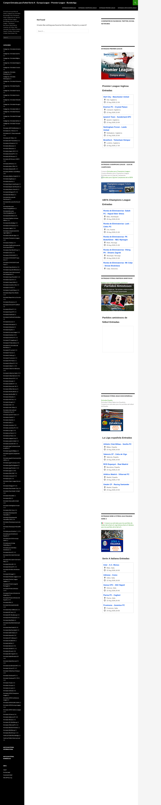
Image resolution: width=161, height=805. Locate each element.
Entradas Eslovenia (8, 327)
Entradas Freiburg (8, 355)
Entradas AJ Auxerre (9, 143)
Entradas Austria (8, 181)
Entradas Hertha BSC (9, 394)
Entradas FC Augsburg (9, 340)
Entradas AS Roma (8, 163)
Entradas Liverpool (8, 476)
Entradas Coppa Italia (9, 282)
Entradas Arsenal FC (9, 154)
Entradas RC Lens (8, 612)
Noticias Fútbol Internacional (11, 738)
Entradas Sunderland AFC (10, 665)
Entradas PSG (7, 602)
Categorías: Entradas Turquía (11, 123)
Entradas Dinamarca (9, 302)
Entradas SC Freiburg (9, 638)
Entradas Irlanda (8, 417)
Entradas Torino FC (8, 668)
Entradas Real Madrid (9, 627)
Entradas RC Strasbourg (10, 615)
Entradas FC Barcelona (9, 343)
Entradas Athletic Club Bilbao (11, 171)
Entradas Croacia (8, 287)
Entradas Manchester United (11, 491)
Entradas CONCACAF (9, 255)
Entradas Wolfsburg (9, 730)
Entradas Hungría (8, 402)
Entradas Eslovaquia (9, 324)
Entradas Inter (7, 405)
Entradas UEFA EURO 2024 (11, 702)
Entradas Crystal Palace (10, 290)
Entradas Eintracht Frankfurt (11, 304)
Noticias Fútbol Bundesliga (11, 735)
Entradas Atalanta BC (9, 169)
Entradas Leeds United (9, 441)
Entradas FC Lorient (9, 350)
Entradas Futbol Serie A (10, 376)
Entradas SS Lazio (8, 651)
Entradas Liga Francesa (9, 463)
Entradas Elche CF (8, 309)
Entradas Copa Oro (8, 279)
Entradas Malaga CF (9, 486)
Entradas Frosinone (9, 358)
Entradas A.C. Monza (9, 131)
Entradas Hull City (8, 399)
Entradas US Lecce (8, 714)
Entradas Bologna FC (9, 192)
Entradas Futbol (7, 366)
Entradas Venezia (8, 719)
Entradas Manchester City (10, 488)
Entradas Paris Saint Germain (11, 555)
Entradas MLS (7, 498)
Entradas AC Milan (8, 138)
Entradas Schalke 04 (9, 640)
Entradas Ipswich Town (10, 414)
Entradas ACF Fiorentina (10, 140)
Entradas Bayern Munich (10, 189)
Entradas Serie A (8, 646)
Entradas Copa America (10, 267)
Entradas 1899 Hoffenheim (11, 128)
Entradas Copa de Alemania (11, 270)
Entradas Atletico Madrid (10, 176)
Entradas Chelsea (8, 243)
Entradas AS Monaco (9, 156)
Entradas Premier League (107, 8)
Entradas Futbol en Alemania (11, 368)
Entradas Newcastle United (11, 501)
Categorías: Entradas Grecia (11, 95)
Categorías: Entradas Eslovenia (12, 81)
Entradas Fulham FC (9, 363)
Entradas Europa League (10, 332)
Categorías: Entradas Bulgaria (11, 63)
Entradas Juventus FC (9, 428)
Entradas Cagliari (8, 228)
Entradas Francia (8, 353)
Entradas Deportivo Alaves (11, 293)
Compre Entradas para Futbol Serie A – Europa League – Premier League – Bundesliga (39, 2)
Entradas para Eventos (9, 531)
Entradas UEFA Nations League (12, 710)
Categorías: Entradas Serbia (11, 121)
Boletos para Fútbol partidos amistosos (114, 282)
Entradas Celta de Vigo (9, 235)
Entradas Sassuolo (8, 635)
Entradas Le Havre (8, 433)
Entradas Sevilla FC (8, 648)
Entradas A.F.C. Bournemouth (11, 133)
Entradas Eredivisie (8, 314)
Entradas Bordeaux (8, 194)
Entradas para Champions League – (119, 171)
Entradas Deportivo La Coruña (12, 297)
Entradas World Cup (9, 733)
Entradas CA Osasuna (9, 225)
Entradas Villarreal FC (9, 725)
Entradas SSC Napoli (9, 654)
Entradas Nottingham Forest (11, 505)
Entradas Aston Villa (9, 166)
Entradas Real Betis (8, 620)
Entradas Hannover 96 (9, 386)
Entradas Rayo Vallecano (10, 609)
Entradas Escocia (8, 322)
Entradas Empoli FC (9, 312)
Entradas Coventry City (10, 285)
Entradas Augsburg (8, 179)
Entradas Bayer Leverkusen (11, 184)
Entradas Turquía (8, 685)
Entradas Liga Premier (9, 468)
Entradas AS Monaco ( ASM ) (11, 159)
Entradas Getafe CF (8, 383)
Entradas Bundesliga (69, 8)
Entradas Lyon (7, 478)
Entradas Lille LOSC (8, 473)
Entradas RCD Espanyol (10, 617)
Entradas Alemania (8, 146)
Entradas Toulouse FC (9, 675)
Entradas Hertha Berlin (9, 391)
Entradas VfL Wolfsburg (10, 722)
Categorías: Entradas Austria (11, 53)
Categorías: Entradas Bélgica (11, 58)
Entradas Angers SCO (9, 151)
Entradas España (106, 400)
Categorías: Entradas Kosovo (11, 111)
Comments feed (7, 775)
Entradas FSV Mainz (9, 360)
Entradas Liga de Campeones (11, 453)
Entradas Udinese (8, 690)
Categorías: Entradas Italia (10, 109)
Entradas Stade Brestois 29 (11, 656)
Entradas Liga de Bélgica (10, 451)
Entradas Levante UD (9, 443)
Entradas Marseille (8, 495)
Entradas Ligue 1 (8, 470)
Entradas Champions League (87, 8)
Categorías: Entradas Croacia (11, 67)
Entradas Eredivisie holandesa (11, 317)
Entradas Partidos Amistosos (11, 569)
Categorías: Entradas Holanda (11, 100)
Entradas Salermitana (9, 633)
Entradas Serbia (7, 643)
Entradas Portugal (8, 574)
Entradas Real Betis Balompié (11, 623)
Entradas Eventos (8, 335)
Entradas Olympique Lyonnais (11, 522)
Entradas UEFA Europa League (127, 8)
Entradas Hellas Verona (10, 389)
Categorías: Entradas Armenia (11, 49)
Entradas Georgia (8, 381)
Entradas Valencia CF (9, 717)
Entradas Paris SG (8, 564)
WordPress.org (7, 777)
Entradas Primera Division (10, 588)
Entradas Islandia (8, 420)
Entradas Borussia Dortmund (11, 202)
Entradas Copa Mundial (10, 277)
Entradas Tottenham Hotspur (11, 671)
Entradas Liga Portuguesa (10, 465)
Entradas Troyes (7, 683)
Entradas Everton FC (9, 337)
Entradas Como (7, 252)
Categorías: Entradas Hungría (11, 104)
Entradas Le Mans (8, 436)
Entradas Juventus (8, 425)
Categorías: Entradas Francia (11, 90)
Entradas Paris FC (8, 552)
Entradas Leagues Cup (9, 438)
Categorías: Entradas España (11, 86)
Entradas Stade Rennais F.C (11, 661)
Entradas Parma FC (8, 567)
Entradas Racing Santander (11, 605)
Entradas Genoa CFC (9, 378)
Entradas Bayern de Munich (11, 187)
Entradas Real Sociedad (10, 630)
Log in (5, 770)
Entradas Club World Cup (10, 250)
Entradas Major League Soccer (12, 481)
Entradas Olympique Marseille (12, 526)
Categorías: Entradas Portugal (11, 116)
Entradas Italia (7, 422)
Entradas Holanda (8, 397)
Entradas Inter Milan (9, 407)
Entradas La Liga (7, 430)
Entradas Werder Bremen (10, 727)
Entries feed (6, 772)
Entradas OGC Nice (8, 510)
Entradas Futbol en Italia (10, 373)
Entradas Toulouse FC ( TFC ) (11, 678)
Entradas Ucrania (8, 688)
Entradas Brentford (8, 216)
